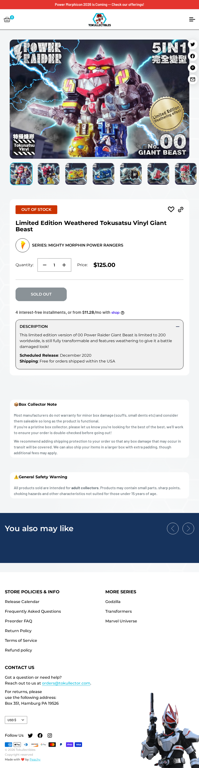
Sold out (41, 294)
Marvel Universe (121, 621)
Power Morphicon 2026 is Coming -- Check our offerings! (99, 4)
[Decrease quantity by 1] (43, 265)
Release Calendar (22, 601)
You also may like (39, 528)
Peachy (35, 759)
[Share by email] (193, 79)
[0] (7, 19)
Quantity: (24, 265)
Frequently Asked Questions (33, 611)
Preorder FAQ (18, 621)
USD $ (12, 720)
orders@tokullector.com (66, 683)
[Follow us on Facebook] (40, 736)
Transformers (118, 611)
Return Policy (18, 630)
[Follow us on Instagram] (50, 736)
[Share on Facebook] (193, 56)
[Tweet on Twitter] (193, 44)
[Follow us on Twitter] (30, 736)
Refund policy (18, 650)
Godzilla (113, 601)
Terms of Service (21, 640)
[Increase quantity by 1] (65, 265)
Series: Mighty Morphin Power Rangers (77, 245)
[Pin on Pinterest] (193, 68)
